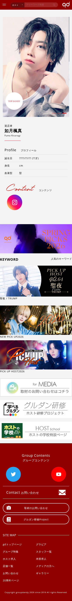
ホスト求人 (9, 558)
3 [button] (64, 114)
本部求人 (41, 558)
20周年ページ (11, 580)
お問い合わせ (11, 573)
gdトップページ (12, 544)
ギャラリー (42, 573)
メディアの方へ (45, 566)
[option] (36, 67)
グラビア (41, 544)
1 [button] (53, 114)
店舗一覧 (8, 566)
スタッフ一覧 (44, 551)
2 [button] (58, 114)
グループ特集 (11, 551)
